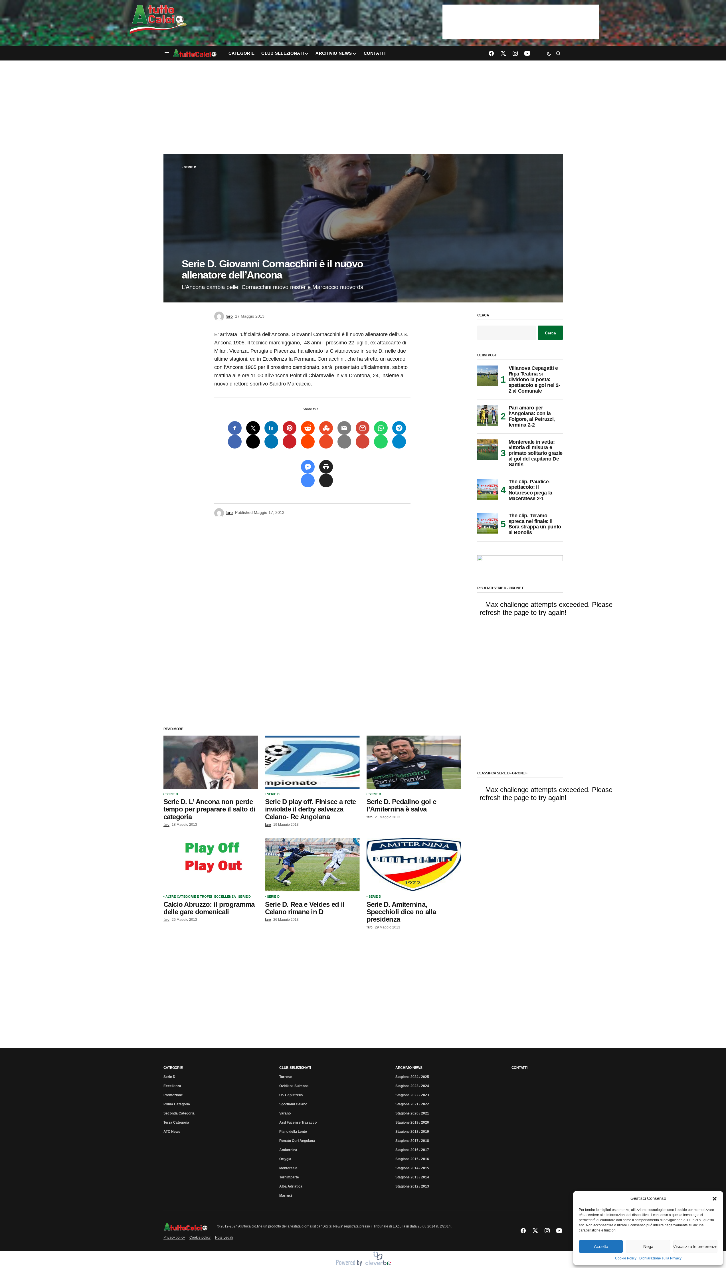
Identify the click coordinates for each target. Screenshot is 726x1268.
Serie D (190, 167)
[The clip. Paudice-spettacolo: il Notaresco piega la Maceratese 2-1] (487, 489)
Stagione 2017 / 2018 (412, 1141)
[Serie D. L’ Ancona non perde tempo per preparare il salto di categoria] (210, 762)
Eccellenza (225, 896)
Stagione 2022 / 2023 (412, 1095)
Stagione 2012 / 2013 (412, 1186)
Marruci (285, 1196)
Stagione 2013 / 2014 (412, 1177)
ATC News (171, 1132)
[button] (714, 1198)
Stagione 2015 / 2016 (412, 1159)
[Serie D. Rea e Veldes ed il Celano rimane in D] (312, 865)
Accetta (601, 1246)
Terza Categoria (176, 1122)
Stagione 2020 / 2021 (412, 1113)
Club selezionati (295, 1068)
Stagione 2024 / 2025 (412, 1077)
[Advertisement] (363, 107)
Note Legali (224, 1237)
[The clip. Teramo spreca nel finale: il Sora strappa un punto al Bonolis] (487, 523)
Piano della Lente (293, 1132)
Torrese (285, 1077)
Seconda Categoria (179, 1113)
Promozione (173, 1095)
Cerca (483, 315)
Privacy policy (174, 1237)
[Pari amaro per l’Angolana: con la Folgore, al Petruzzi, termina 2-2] (487, 415)
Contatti (519, 1068)
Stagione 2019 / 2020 (412, 1122)
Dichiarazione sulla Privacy (660, 1258)
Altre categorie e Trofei (188, 896)
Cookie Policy (625, 1258)
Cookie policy (200, 1237)
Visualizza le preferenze (695, 1246)
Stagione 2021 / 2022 (412, 1104)
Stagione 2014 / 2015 (412, 1168)
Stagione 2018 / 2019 (412, 1132)
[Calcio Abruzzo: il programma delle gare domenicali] (210, 865)
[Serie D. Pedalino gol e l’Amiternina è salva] (414, 762)
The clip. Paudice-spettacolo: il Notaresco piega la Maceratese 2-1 (531, 490)
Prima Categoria (176, 1104)
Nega (648, 1246)
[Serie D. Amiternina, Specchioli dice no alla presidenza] (414, 865)
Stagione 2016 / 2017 (412, 1150)
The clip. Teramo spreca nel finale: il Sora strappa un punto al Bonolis (535, 524)
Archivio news (408, 1068)
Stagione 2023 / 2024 (412, 1086)
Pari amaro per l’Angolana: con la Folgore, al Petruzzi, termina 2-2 (532, 416)
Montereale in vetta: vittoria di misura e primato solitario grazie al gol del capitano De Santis (536, 453)
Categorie (173, 1068)
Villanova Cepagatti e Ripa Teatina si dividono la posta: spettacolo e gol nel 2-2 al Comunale (534, 379)
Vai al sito (521, 12)
